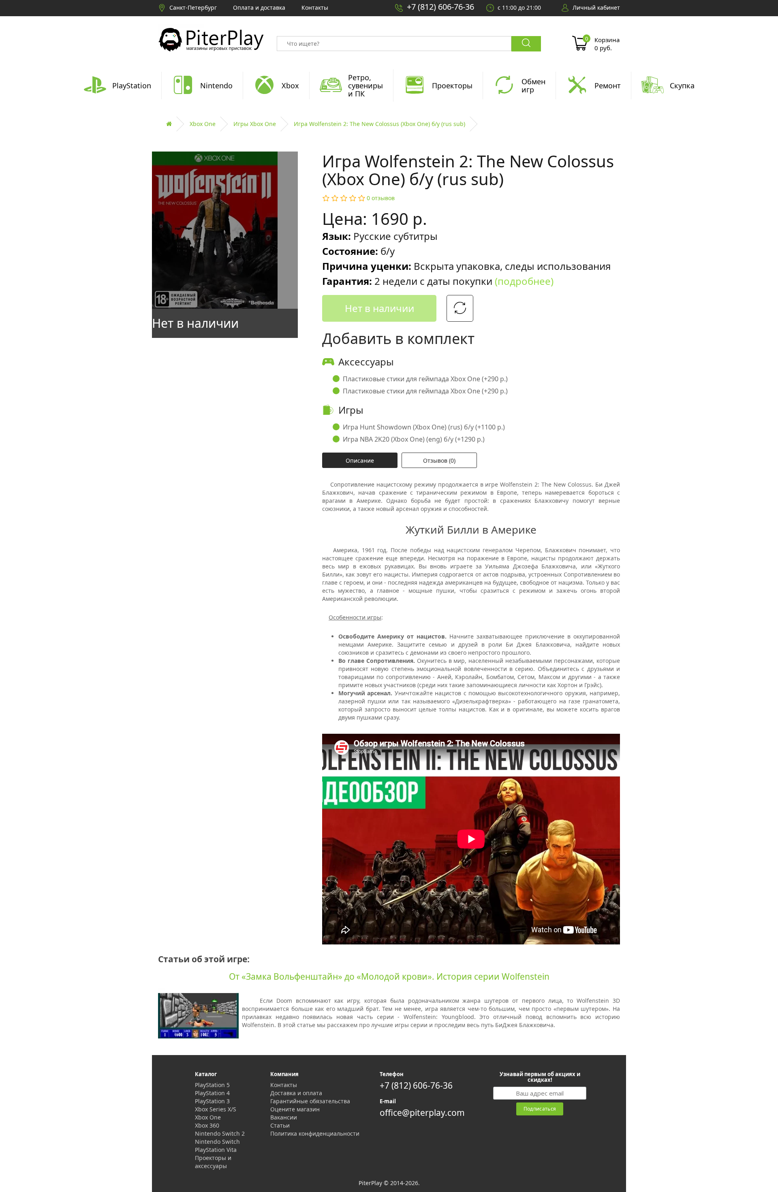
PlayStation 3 (212, 1101)
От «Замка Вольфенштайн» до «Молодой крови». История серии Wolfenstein (389, 976)
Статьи (280, 1125)
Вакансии (283, 1117)
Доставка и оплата (296, 1093)
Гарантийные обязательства (310, 1101)
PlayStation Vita (216, 1150)
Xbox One (203, 124)
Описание (360, 460)
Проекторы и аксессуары (213, 1162)
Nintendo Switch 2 (220, 1133)
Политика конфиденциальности (314, 1133)
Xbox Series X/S (215, 1109)
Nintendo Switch (217, 1141)
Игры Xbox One (254, 124)
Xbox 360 (207, 1125)
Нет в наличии (379, 308)
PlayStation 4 (212, 1093)
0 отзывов (381, 198)
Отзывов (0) (439, 460)
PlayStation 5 (212, 1085)
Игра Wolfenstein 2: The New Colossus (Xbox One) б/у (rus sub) (379, 124)
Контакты (283, 1085)
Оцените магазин (295, 1109)
